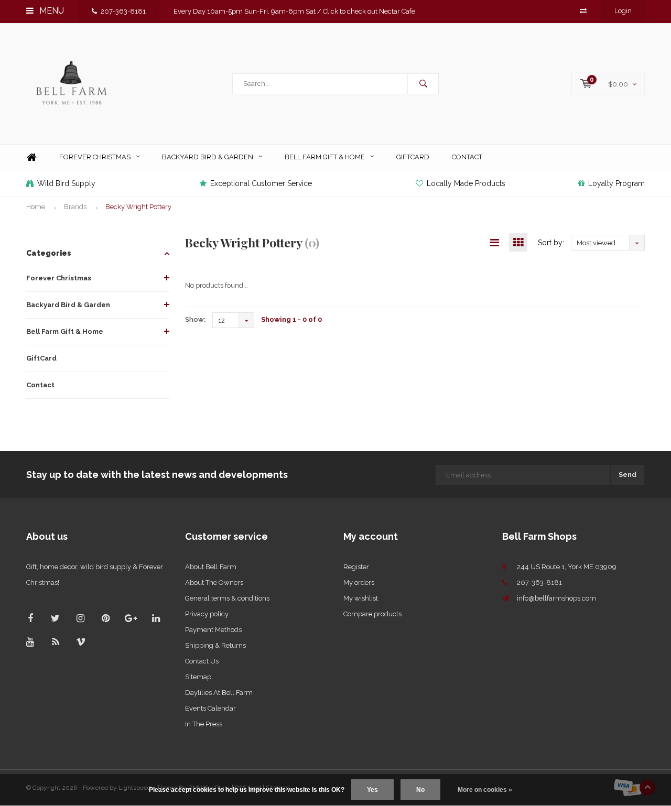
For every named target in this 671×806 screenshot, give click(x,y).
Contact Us (202, 661)
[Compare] (583, 11)
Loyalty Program (616, 183)
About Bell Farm (210, 567)
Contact (467, 157)
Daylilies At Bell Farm (219, 692)
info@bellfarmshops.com (556, 598)
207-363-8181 (123, 11)
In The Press (203, 724)
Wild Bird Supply (66, 183)
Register (356, 567)
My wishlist (360, 598)
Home (31, 157)
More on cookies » (485, 789)
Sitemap (198, 677)
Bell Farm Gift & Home (325, 157)
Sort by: (551, 242)
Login (623, 11)
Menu (50, 11)
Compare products (372, 614)
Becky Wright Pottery (138, 207)
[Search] (423, 83)
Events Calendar (210, 708)
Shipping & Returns (215, 645)
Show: (195, 319)
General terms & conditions (227, 598)
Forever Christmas (95, 157)
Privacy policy (207, 614)
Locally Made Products (466, 183)
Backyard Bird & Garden (207, 157)
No (420, 789)
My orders (358, 582)
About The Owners (214, 582)
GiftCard (412, 157)
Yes (372, 789)
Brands (75, 207)
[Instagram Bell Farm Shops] (80, 618)
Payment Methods (213, 630)
